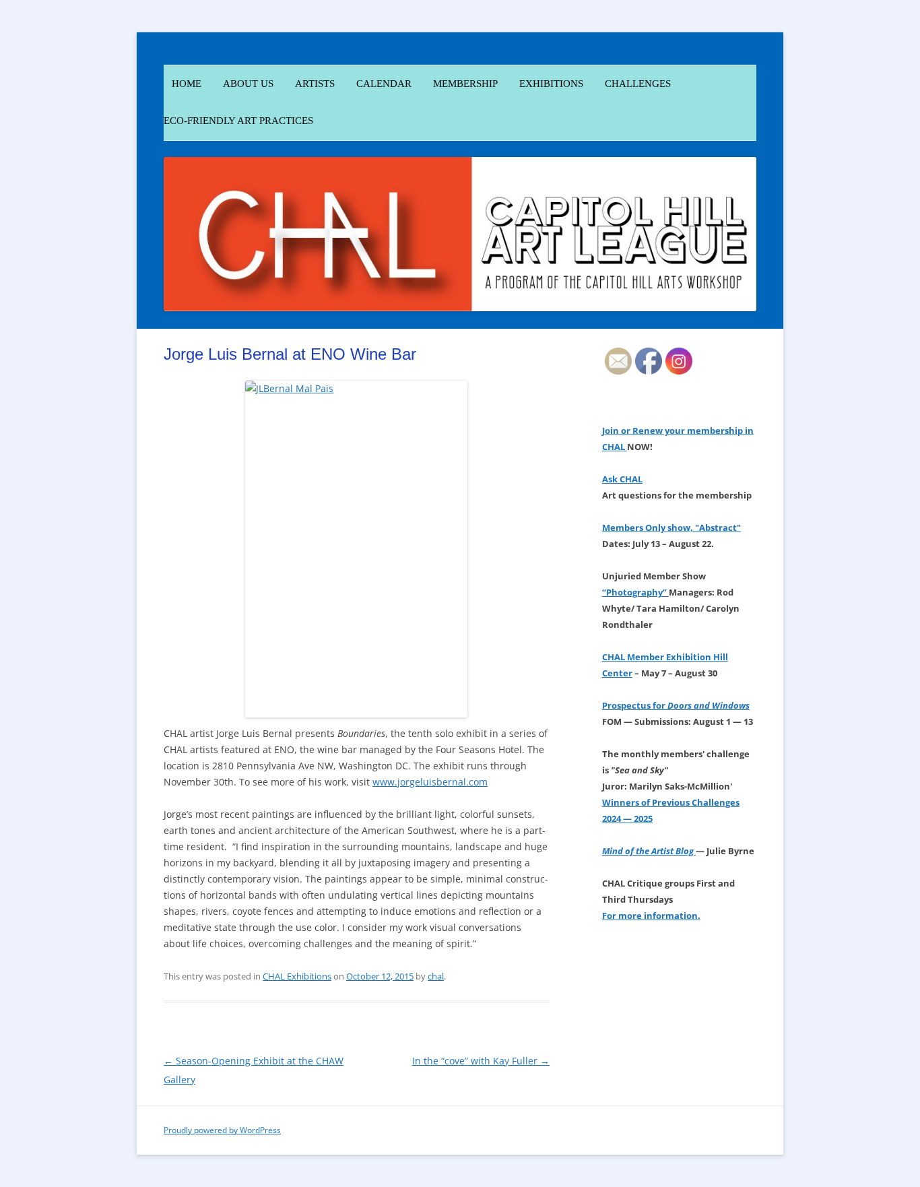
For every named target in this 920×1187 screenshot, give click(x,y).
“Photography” (635, 592)
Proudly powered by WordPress (222, 1130)
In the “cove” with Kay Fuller (481, 1060)
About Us (248, 83)
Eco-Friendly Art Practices (238, 120)
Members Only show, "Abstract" (671, 527)
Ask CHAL (622, 479)
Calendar (384, 83)
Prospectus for (676, 705)
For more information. (651, 915)
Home (182, 83)
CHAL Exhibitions (297, 976)
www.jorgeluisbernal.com (430, 781)
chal (436, 976)
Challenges (638, 83)
